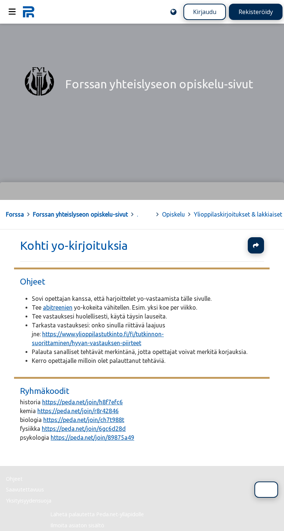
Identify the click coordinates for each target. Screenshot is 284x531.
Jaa (256, 245)
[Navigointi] (12, 12)
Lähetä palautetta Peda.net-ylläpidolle (97, 514)
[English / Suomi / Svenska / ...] (173, 12)
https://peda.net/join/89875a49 (92, 438)
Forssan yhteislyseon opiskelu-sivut (80, 214)
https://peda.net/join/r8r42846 (78, 411)
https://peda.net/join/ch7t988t (83, 420)
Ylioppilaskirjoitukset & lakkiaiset (238, 214)
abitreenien (57, 307)
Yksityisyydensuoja (28, 500)
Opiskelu (173, 214)
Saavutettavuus (25, 489)
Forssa (15, 214)
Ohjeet (32, 281)
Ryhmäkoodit (44, 390)
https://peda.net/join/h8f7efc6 (82, 402)
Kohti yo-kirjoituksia (74, 245)
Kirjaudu (204, 12)
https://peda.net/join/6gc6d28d (84, 429)
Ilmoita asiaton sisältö (77, 525)
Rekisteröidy (256, 12)
